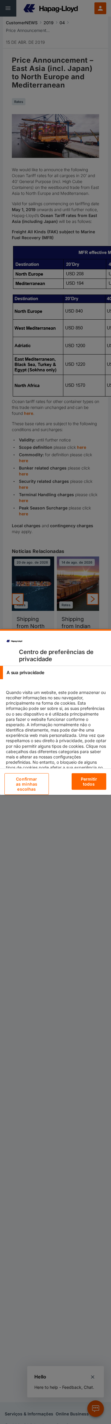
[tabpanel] (56, 738)
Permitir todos (89, 781)
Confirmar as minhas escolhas (26, 784)
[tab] (55, 672)
